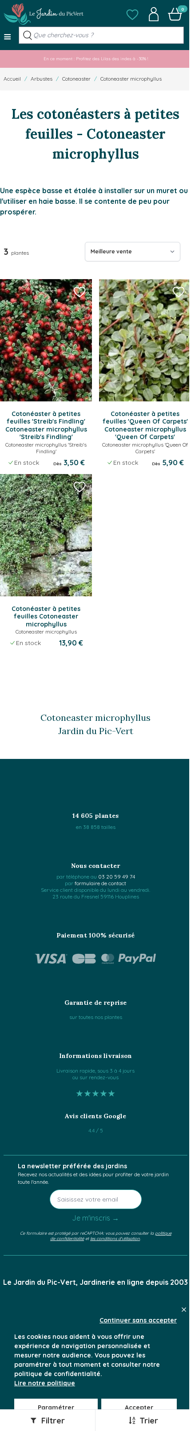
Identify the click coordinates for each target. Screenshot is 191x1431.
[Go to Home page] (44, 14)
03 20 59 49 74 (116, 876)
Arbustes (41, 78)
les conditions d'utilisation (115, 1238)
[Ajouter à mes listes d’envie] (79, 291)
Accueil (12, 78)
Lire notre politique (44, 1383)
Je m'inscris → (95, 1217)
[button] (132, 14)
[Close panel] (183, 1309)
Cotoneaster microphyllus (131, 78)
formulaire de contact (100, 883)
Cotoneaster (76, 78)
